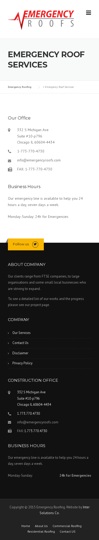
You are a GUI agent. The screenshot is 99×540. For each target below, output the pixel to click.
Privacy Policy (22, 363)
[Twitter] (35, 244)
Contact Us (20, 343)
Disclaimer (20, 353)
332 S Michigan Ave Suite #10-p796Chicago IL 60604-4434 (36, 136)
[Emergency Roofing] (41, 19)
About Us (41, 526)
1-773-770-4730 (30, 151)
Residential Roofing (41, 531)
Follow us (21, 244)
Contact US (68, 531)
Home (25, 526)
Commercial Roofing (67, 526)
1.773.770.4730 (28, 413)
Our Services (21, 333)
